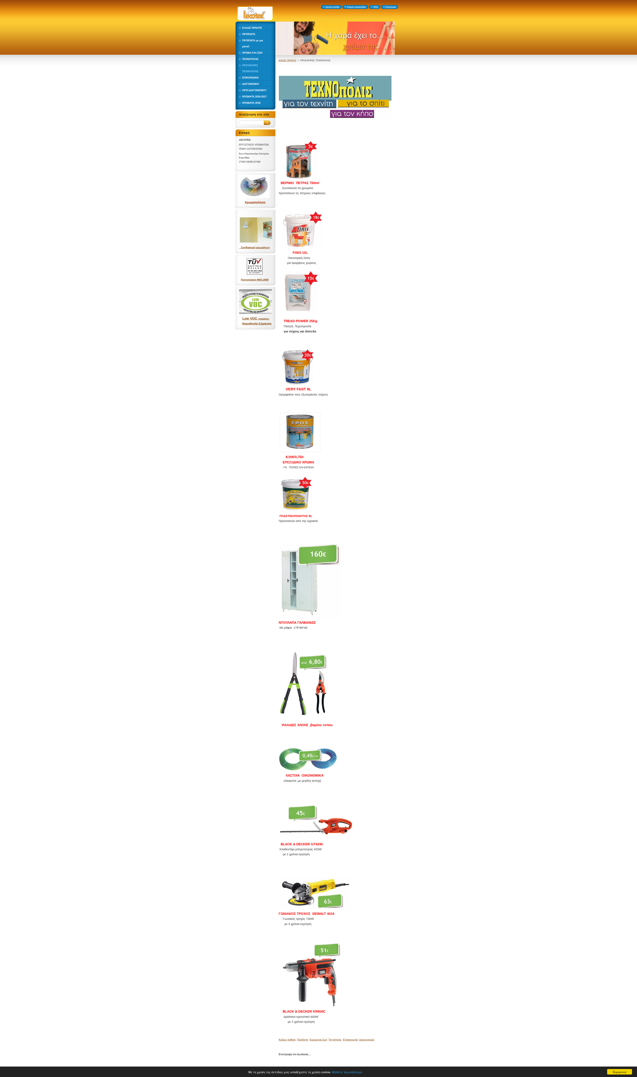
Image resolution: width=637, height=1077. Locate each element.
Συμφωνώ (619, 1072)
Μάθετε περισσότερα (347, 1072)
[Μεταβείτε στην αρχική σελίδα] (255, 19)
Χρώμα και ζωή (318, 1039)
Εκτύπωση (391, 7)
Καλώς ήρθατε (287, 1039)
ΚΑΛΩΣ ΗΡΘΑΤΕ (287, 60)
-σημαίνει (263, 318)
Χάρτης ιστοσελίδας (356, 7)
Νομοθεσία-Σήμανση (256, 323)
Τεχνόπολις (335, 1039)
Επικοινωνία (350, 1039)
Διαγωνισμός (367, 1039)
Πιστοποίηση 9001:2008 (254, 279)
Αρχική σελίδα (332, 7)
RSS (376, 7)
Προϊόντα (302, 1039)
